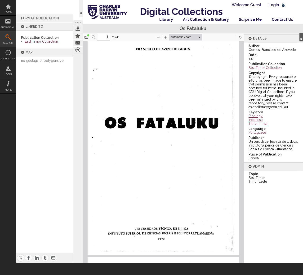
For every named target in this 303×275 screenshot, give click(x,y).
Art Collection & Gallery (206, 19)
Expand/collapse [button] (301, 37)
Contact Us (282, 19)
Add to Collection (78, 35)
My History (8, 58)
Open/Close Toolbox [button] (81, 8)
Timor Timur (258, 123)
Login (8, 74)
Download (78, 28)
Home (8, 11)
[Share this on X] (20, 255)
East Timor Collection (41, 41)
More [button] (8, 90)
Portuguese (257, 132)
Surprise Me (250, 19)
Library (166, 19)
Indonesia (256, 120)
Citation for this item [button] (78, 49)
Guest (255, 5)
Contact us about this (78, 42)
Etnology (256, 116)
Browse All (8, 27)
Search (8, 43)
